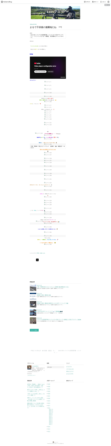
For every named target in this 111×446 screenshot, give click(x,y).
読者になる (107, 4)
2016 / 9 (50, 413)
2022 (49, 393)
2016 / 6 (50, 417)
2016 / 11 (51, 410)
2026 (49, 384)
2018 (49, 403)
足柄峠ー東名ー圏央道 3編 (44, 295)
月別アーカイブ (50, 380)
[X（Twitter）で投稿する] (37, 260)
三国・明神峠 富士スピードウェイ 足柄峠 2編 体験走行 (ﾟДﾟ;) (53, 287)
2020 (49, 398)
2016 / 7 (50, 416)
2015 (49, 426)
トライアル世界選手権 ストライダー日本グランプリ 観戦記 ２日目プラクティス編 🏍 (59, 319)
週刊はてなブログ (70, 371)
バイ (30, 103)
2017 (49, 405)
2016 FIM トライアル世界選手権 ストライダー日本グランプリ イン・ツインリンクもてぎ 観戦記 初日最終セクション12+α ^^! (48, 36)
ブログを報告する (60, 443)
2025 (49, 386)
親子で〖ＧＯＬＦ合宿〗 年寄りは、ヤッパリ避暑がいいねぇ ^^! (36, 390)
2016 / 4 (50, 420)
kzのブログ (55, 12)
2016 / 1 (50, 424)
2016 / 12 (51, 409)
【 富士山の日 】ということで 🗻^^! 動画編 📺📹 (50, 311)
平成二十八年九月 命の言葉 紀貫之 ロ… (43, 350)
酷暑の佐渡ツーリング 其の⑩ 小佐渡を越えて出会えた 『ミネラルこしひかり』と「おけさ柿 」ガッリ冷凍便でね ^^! (36, 405)
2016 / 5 (50, 418)
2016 (49, 408)
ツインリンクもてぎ (34, 46)
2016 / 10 (51, 412)
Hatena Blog (54, 443)
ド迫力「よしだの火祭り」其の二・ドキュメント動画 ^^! (36, 394)
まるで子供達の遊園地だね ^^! (46, 27)
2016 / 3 (50, 421)
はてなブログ (69, 366)
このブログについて (31, 375)
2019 (49, 400)
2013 (49, 431)
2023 (49, 391)
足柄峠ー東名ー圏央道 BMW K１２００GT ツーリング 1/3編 (52, 303)
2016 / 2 (50, 422)
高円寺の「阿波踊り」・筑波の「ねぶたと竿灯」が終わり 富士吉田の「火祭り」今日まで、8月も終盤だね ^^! (36, 385)
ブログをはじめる (70, 369)
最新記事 (29, 380)
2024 (49, 388)
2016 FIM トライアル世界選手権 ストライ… (67, 351)
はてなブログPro (69, 373)
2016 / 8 (50, 414)
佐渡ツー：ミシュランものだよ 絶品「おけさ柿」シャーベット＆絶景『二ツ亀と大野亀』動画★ (36, 399)
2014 (49, 429)
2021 (49, 396)
